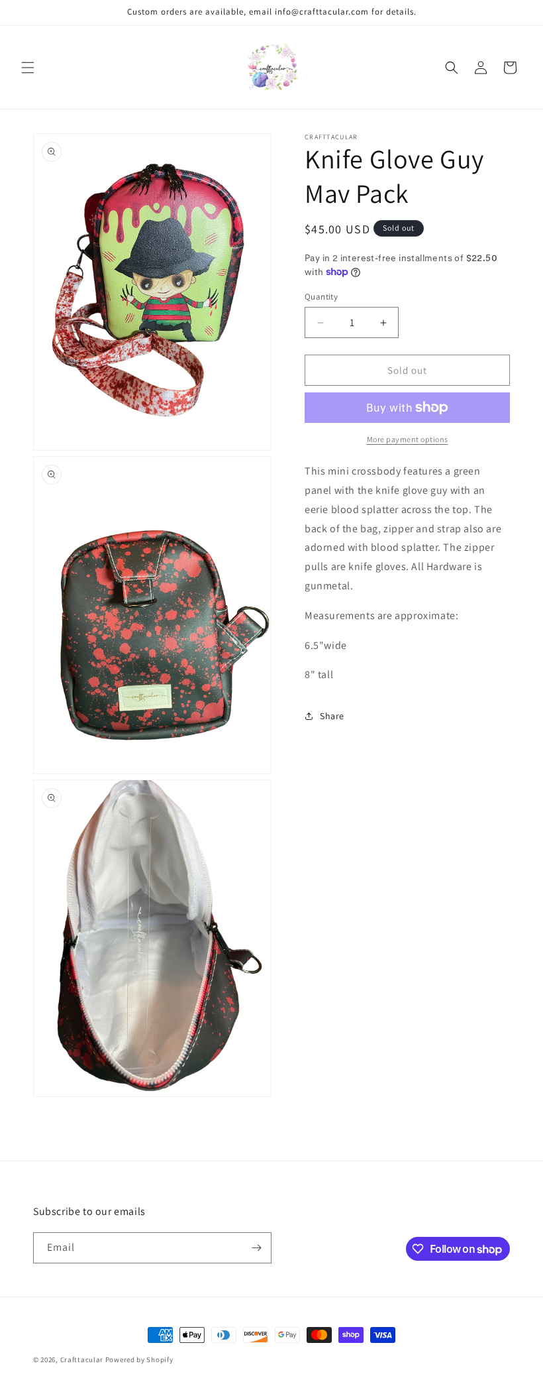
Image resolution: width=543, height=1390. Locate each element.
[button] (27, 67)
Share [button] (332, 716)
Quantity (321, 296)
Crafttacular (81, 1359)
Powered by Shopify (139, 1359)
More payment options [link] (407, 439)
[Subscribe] (256, 1247)
